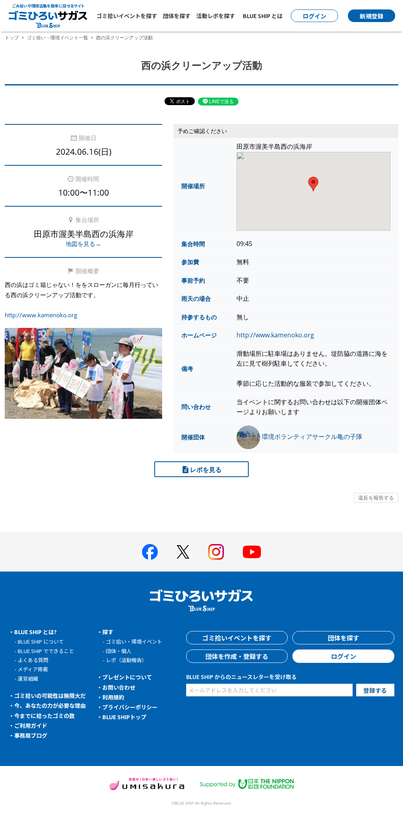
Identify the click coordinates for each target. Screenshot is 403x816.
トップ (12, 37)
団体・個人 (118, 651)
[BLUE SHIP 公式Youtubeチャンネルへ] (252, 552)
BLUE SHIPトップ (124, 717)
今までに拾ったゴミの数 (44, 716)
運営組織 (28, 678)
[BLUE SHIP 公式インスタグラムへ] (216, 552)
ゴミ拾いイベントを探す (126, 16)
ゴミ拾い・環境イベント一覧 (57, 37)
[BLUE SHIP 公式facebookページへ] (150, 552)
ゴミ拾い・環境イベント (134, 641)
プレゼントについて (127, 677)
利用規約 (113, 697)
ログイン (343, 656)
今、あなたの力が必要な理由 (50, 705)
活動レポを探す (215, 16)
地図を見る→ (83, 244)
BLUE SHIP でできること (46, 651)
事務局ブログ (30, 735)
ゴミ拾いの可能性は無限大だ (50, 695)
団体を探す (176, 16)
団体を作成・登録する (236, 656)
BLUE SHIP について (41, 641)
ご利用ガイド (30, 725)
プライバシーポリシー (129, 707)
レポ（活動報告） (126, 660)
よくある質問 (33, 660)
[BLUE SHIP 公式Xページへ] (183, 551)
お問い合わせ (118, 687)
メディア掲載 (33, 669)
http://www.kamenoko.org (41, 315)
